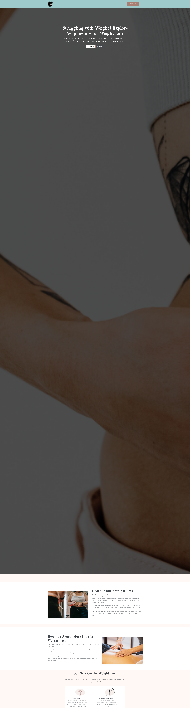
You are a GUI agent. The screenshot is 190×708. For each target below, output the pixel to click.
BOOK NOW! (133, 3)
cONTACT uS (116, 4)
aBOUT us (93, 4)
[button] (105, 4)
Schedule (99, 46)
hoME (63, 4)
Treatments (82, 4)
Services (72, 4)
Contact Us (90, 46)
